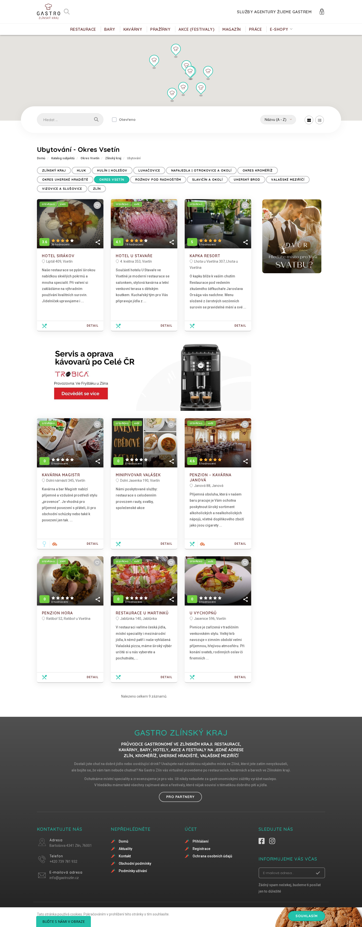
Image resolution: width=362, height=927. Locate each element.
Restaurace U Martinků (142, 613)
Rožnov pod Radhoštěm (158, 179)
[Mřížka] (309, 120)
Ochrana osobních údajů (212, 856)
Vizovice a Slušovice (62, 189)
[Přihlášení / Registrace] (322, 11)
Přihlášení (201, 841)
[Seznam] (319, 120)
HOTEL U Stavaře (134, 256)
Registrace (201, 849)
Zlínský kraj (113, 158)
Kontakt (125, 856)
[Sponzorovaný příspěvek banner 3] (291, 236)
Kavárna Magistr (61, 475)
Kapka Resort (205, 256)
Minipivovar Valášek (138, 475)
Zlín (97, 189)
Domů (41, 158)
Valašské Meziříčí (287, 179)
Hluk (81, 170)
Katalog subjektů (63, 158)
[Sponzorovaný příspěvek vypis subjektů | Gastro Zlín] (144, 374)
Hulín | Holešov (112, 170)
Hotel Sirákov (58, 256)
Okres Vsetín (90, 158)
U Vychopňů (203, 613)
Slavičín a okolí (207, 179)
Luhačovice (149, 170)
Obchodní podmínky (135, 863)
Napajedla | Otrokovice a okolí (201, 170)
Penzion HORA (57, 613)
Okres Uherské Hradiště (65, 179)
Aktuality (125, 849)
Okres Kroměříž (258, 170)
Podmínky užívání (133, 871)
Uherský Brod (247, 179)
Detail (93, 325)
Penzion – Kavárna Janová (210, 477)
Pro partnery (180, 797)
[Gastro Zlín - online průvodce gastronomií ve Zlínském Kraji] (48, 12)
